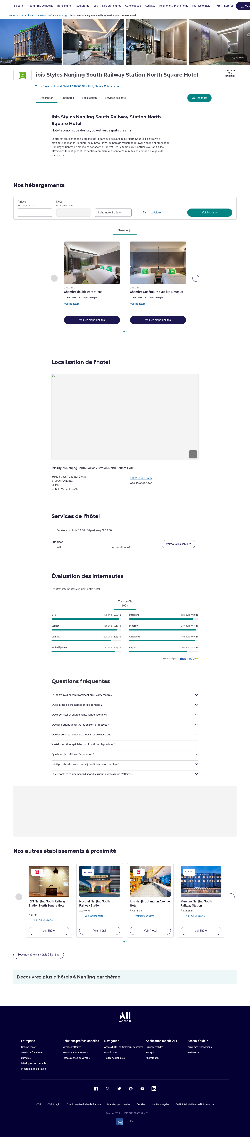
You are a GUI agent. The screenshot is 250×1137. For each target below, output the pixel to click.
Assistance (193, 1052)
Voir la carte (111, 86)
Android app (152, 1058)
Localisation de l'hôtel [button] (81, 362)
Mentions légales (160, 1104)
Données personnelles (118, 1104)
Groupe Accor (28, 1047)
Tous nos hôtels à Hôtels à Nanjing (39, 954)
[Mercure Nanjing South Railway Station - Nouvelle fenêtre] (201, 881)
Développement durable (33, 1063)
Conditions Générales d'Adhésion (83, 1104)
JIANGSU (41, 15)
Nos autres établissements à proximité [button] (64, 851)
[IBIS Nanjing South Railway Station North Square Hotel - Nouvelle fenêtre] (49, 881)
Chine (30, 15)
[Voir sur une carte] (125, 417)
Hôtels (12, 15)
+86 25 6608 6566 (141, 478)
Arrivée (26, 203)
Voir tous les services (178, 544)
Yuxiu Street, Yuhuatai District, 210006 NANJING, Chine (68, 86)
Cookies (141, 1104)
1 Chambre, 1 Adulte (109, 212)
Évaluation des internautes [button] (87, 576)
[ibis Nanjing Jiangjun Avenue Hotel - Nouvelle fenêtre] (150, 881)
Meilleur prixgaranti (230, 73)
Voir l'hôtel (49, 930)
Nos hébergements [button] (39, 185)
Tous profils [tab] (125, 603)
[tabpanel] (125, 286)
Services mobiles (154, 1047)
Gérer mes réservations (199, 1047)
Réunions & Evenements (75, 1052)
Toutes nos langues (114, 1058)
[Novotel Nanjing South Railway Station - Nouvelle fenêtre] (99, 881)
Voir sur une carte (43, 920)
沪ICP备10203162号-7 (136, 1113)
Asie (21, 15)
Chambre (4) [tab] (125, 230)
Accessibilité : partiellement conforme (123, 1047)
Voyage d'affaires (72, 1047)
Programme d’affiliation (33, 1068)
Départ (64, 203)
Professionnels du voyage (76, 1058)
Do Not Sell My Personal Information (195, 1104)
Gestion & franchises (32, 1052)
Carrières (26, 1058)
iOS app (150, 1052)
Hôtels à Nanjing (58, 15)
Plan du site (110, 1052)
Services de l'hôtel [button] (76, 516)
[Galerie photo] (125, 42)
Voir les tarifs (199, 97)
